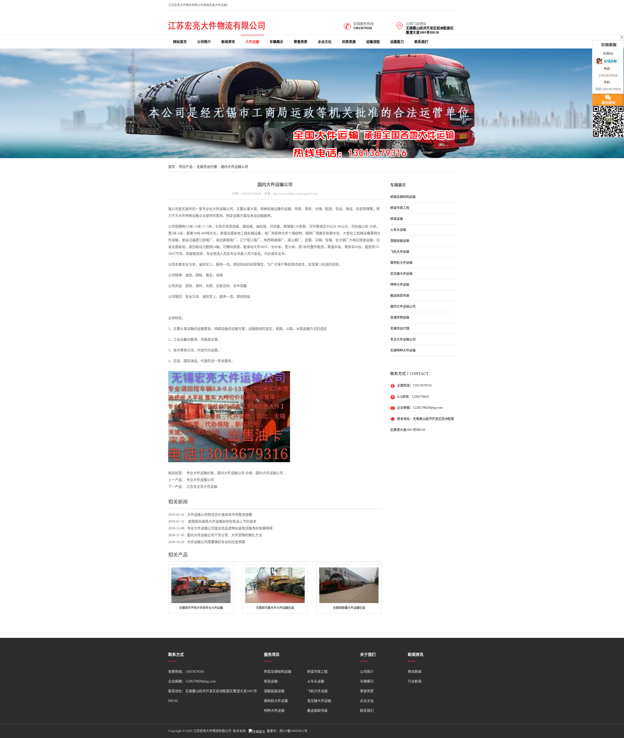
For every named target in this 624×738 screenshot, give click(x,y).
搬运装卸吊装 (399, 295)
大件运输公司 (223, 209)
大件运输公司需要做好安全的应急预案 (216, 542)
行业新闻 (414, 681)
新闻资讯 (228, 42)
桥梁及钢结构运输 (403, 197)
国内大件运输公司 (234, 167)
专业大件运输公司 (200, 480)
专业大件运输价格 (200, 473)
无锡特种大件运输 (403, 350)
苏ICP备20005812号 (293, 731)
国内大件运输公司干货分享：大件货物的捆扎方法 (224, 535)
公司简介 (204, 42)
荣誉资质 (300, 42)
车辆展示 (276, 42)
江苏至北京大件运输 (201, 487)
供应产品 (186, 167)
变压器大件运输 (401, 273)
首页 (171, 167)
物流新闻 (414, 671)
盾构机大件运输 (401, 262)
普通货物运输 (399, 317)
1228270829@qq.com (428, 407)
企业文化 (325, 42)
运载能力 (397, 42)
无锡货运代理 (206, 167)
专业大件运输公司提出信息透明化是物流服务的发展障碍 (230, 528)
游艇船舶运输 (399, 240)
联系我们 (421, 42)
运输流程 (373, 42)
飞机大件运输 (399, 251)
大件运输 (252, 42)
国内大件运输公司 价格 (234, 473)
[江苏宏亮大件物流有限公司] (217, 28)
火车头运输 (398, 229)
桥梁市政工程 (399, 208)
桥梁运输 (396, 218)
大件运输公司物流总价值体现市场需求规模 (219, 515)
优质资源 (349, 42)
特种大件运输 (399, 284)
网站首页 (180, 42)
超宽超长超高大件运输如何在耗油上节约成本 (221, 521)
